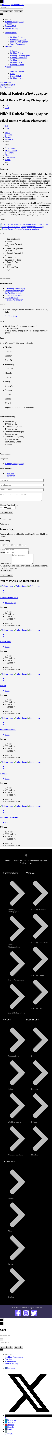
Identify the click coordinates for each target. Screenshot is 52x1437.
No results (18, 12)
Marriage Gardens (17, 71)
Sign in (3, 85)
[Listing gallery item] (24, 224)
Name (2, 550)
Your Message (5, 563)
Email (2, 552)
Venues (8, 67)
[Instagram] (26, 1313)
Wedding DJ (15, 60)
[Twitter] (34, 1313)
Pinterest (10, 1425)
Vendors (8, 46)
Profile (7, 132)
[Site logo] (12, 5)
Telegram (11, 1422)
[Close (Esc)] (1, 1335)
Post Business (5, 82)
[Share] (4, 1335)
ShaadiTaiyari (21, 1308)
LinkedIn (10, 1427)
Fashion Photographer (19, 42)
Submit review (6, 571)
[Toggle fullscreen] (6, 1335)
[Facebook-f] (18, 1313)
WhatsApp (11, 1420)
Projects (8, 137)
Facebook (11, 1368)
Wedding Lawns (16, 78)
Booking (8, 135)
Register (11, 85)
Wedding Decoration (18, 58)
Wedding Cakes (16, 53)
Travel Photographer (18, 44)
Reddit (9, 1429)
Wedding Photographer (19, 37)
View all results (6, 12)
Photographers (11, 33)
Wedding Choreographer (20, 55)
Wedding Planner (17, 64)
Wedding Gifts (16, 62)
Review (9, 139)
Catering (13, 51)
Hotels (12, 74)
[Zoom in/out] (9, 1335)
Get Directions (11, 316)
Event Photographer (18, 39)
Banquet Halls (15, 76)
